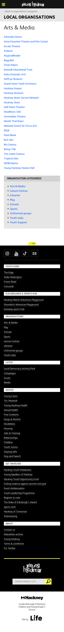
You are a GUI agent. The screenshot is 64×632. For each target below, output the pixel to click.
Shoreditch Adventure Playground (21, 304)
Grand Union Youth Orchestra (20, 83)
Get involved (13, 463)
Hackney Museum (14, 93)
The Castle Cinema (14, 153)
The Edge (9, 272)
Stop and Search (12, 456)
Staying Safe (10, 451)
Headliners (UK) (12, 111)
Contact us (9, 529)
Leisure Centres (19, 190)
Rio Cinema (10, 144)
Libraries (15, 195)
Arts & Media (17, 186)
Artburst (8, 50)
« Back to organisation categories (20, 11)
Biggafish (9, 60)
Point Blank (10, 135)
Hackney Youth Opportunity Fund (21, 479)
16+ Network (10, 400)
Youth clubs (16, 217)
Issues (7, 377)
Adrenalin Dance (13, 36)
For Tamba (9, 548)
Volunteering (10, 516)
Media (7, 382)
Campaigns (10, 373)
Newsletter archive (13, 534)
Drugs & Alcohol (12, 419)
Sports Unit (10, 506)
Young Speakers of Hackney (18, 474)
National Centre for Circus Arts (20, 125)
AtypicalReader (12, 55)
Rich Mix (8, 139)
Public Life (36, 618)
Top (33, 243)
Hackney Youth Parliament (17, 469)
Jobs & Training (12, 433)
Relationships (11, 437)
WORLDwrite (11, 163)
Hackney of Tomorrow (15, 511)
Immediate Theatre (15, 116)
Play (12, 199)
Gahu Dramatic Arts (15, 74)
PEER (6, 130)
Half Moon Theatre (14, 107)
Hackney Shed (11, 102)
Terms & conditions (14, 543)
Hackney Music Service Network (21, 97)
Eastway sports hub (14, 309)
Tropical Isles (11, 158)
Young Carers (11, 396)
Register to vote (12, 497)
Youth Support (18, 222)
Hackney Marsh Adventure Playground (23, 299)
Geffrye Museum (13, 78)
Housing (8, 428)
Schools (14, 204)
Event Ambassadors (14, 488)
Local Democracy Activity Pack (19, 368)
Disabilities (9, 423)
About (9, 523)
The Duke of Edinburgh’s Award (20, 502)
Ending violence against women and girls (25, 483)
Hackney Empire (13, 88)
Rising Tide (10, 149)
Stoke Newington (13, 277)
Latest (9, 362)
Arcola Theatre (12, 46)
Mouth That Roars (14, 121)
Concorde (9, 286)
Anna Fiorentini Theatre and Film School (26, 41)
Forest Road (10, 281)
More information (32, 4)
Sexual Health (11, 409)
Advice (10, 390)
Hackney (32, 598)
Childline (8, 442)
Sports (13, 208)
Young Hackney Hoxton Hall (19, 167)
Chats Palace (11, 64)
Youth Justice (11, 447)
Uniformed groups (20, 213)
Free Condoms (11, 414)
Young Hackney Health (15, 405)
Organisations (14, 316)
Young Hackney (12, 539)
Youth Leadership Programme (19, 493)
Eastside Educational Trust (18, 69)
